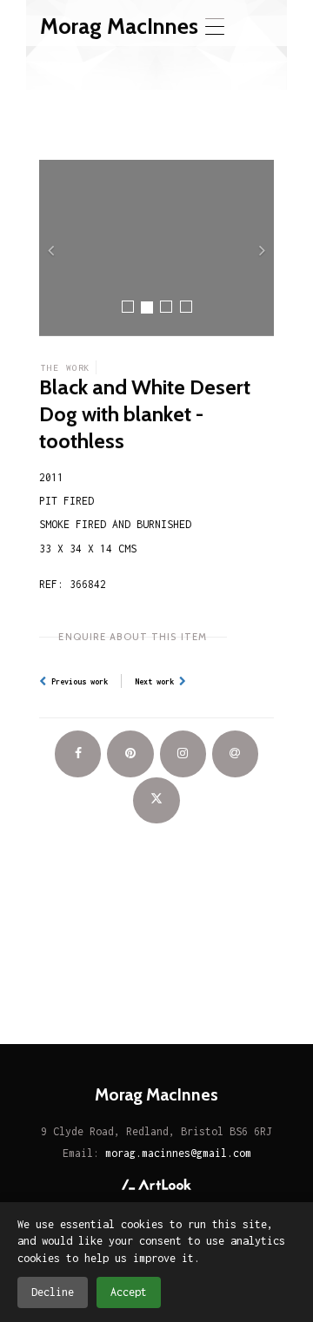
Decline (52, 1292)
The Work (65, 367)
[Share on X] (156, 800)
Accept (128, 1292)
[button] (57, 248)
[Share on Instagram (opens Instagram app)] (183, 753)
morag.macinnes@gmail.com (178, 1153)
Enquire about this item (132, 637)
